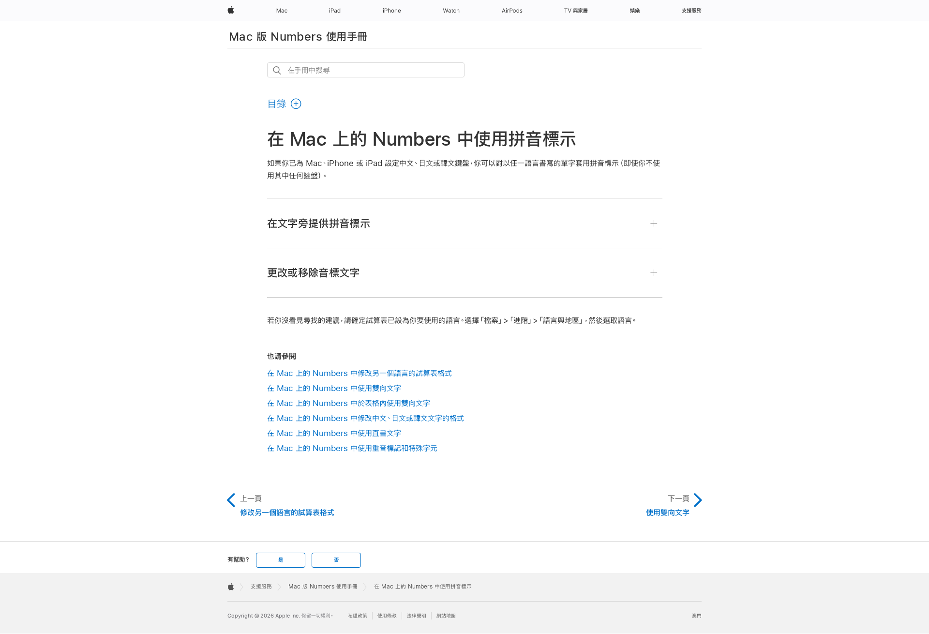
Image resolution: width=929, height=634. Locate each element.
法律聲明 (416, 616)
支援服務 (261, 586)
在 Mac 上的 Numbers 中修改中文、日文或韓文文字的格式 (365, 418)
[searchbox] (365, 69)
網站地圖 (446, 616)
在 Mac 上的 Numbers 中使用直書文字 (334, 433)
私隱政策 (357, 616)
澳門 (697, 616)
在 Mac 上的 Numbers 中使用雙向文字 (334, 388)
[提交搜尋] (277, 70)
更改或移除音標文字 (313, 272)
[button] (284, 103)
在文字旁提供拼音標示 (319, 223)
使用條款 (387, 616)
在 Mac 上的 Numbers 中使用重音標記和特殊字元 (352, 448)
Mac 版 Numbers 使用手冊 (298, 36)
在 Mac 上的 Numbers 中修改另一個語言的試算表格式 (359, 373)
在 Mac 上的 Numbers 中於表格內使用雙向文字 (348, 403)
